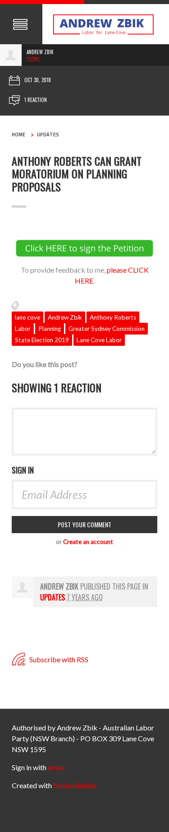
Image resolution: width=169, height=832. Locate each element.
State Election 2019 (42, 340)
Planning (49, 328)
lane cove (27, 317)
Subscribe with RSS (58, 659)
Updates (48, 134)
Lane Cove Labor (99, 340)
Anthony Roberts (113, 317)
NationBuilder (75, 785)
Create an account (88, 541)
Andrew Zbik (65, 317)
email (56, 767)
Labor (23, 328)
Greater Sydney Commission (107, 328)
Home (18, 134)
